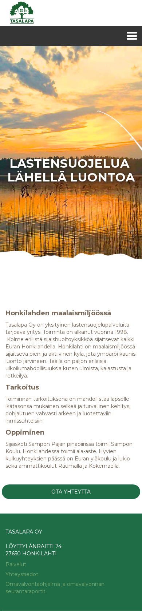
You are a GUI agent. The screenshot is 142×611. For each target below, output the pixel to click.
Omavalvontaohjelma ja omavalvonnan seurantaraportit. (54, 588)
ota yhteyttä (71, 491)
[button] (132, 36)
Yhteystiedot (21, 574)
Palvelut (15, 564)
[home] (20, 13)
